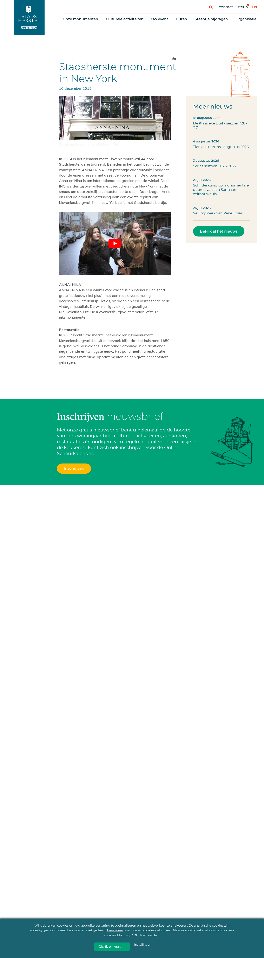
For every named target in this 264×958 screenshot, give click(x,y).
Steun (242, 7)
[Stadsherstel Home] (29, 17)
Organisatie (246, 19)
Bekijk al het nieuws (219, 231)
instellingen (142, 944)
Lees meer (115, 930)
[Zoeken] (211, 7)
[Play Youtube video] (115, 243)
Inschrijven (74, 468)
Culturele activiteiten (125, 19)
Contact (226, 7)
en (254, 7)
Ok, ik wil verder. (112, 947)
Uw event (159, 19)
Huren (181, 19)
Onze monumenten (80, 19)
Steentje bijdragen (211, 19)
